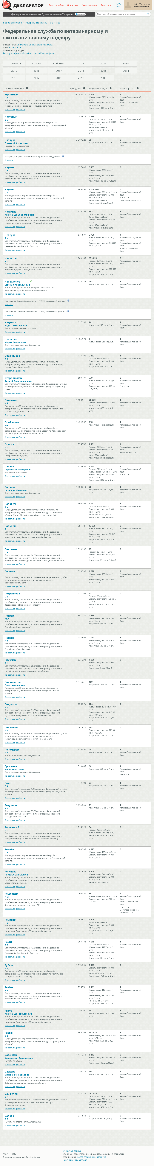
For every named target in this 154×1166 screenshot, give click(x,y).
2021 (103, 63)
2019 (14, 70)
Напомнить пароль (141, 6)
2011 (59, 78)
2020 (126, 63)
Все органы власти (13, 22)
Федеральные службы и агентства (42, 22)
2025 (81, 63)
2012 (37, 78)
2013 (14, 78)
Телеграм (106, 5)
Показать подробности (15, 109)
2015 (103, 70)
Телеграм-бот (56, 5)
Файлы (36, 63)
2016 (81, 70)
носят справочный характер (91, 1156)
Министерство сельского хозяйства (35, 44)
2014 (126, 70)
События (59, 63)
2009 (103, 78)
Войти (136, 4)
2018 (37, 70)
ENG (118, 3)
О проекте (73, 5)
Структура (14, 63)
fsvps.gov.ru (15, 47)
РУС (118, 6)
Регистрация (145, 4)
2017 (59, 70)
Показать (9, 160)
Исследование (89, 5)
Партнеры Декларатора (75, 1159)
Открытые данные (72, 1150)
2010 (81, 78)
